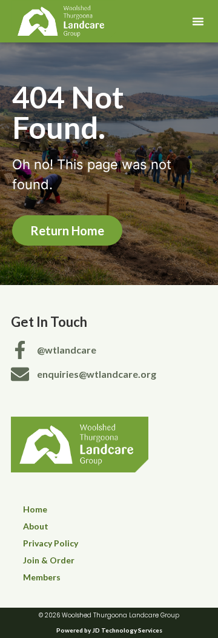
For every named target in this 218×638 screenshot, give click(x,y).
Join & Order (48, 560)
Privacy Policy (50, 543)
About (35, 526)
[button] (198, 21)
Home (35, 509)
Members (42, 577)
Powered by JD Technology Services (109, 630)
